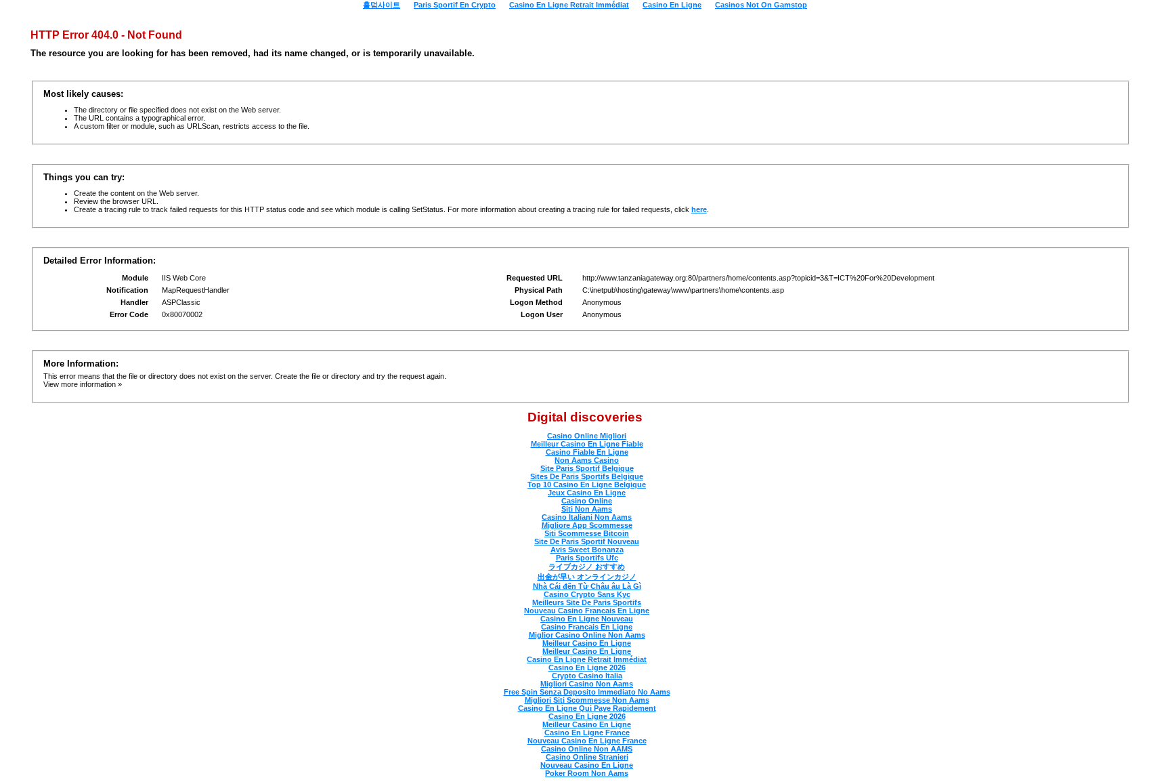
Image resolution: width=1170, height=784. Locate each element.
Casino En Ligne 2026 (587, 667)
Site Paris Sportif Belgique (587, 468)
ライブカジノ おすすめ (586, 566)
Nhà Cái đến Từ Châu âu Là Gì (587, 586)
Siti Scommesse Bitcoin (586, 533)
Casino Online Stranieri (587, 757)
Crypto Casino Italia (587, 676)
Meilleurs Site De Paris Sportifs (586, 602)
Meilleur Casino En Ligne (586, 643)
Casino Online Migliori (586, 436)
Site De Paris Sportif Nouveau (586, 541)
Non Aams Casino (587, 460)
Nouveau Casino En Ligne (586, 765)
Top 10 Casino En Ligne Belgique (586, 484)
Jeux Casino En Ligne (587, 493)
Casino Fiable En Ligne (587, 452)
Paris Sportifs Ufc (587, 558)
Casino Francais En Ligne (586, 627)
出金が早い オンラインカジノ (587, 577)
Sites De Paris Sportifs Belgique (586, 476)
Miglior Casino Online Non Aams (587, 635)
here (699, 209)
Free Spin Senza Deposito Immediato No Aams (587, 692)
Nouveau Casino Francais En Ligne (586, 610)
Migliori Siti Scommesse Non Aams (587, 700)
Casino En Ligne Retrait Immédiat (587, 659)
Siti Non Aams (586, 509)
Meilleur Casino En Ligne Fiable (587, 444)
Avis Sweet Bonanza (587, 549)
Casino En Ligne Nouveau (586, 619)
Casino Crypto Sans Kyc (587, 594)
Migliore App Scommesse (587, 525)
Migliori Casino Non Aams (586, 684)
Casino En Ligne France (587, 732)
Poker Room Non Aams (586, 773)
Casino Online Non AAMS (586, 749)
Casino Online (586, 501)
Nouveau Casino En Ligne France (587, 741)
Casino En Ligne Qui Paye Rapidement (587, 708)
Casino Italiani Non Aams (587, 517)
